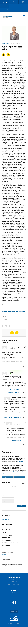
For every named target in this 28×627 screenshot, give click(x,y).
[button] (24, 16)
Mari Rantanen (5, 43)
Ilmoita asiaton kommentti (13, 367)
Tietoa (14, 594)
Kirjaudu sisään (4, 9)
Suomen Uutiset (14, 581)
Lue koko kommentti (14, 364)
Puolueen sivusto (14, 579)
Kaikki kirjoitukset (6, 319)
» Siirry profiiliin (5, 519)
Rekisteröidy (20, 477)
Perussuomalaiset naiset (14, 583)
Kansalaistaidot (20, 311)
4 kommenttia (23, 55)
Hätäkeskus (11, 311)
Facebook (10, 623)
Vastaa (4, 367)
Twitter (18, 623)
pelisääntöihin (20, 461)
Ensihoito (4, 311)
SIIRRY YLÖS (13, 611)
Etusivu (14, 592)
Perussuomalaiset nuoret (14, 584)
